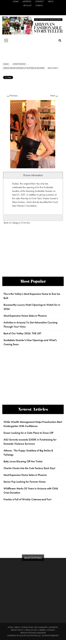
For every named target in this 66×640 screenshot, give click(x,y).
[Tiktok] (33, 11)
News (50, 1)
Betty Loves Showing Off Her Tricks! (23, 461)
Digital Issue (27, 627)
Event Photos (19, 64)
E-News (39, 5)
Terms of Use (31, 630)
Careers (41, 630)
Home (15, 1)
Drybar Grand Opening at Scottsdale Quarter (24, 68)
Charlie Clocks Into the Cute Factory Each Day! (29, 468)
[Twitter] (28, 11)
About (17, 627)
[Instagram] (38, 11)
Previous (13, 95)
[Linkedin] (42, 11)
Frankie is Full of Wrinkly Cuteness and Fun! (27, 499)
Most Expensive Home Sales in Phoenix (25, 315)
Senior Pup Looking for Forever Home (25, 481)
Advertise (27, 1)
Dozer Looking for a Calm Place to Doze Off (28, 433)
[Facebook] (24, 11)
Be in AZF (27, 5)
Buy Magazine (41, 627)
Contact (39, 1)
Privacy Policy (17, 630)
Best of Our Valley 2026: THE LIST (22, 333)
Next (52, 95)
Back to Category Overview (17, 222)
